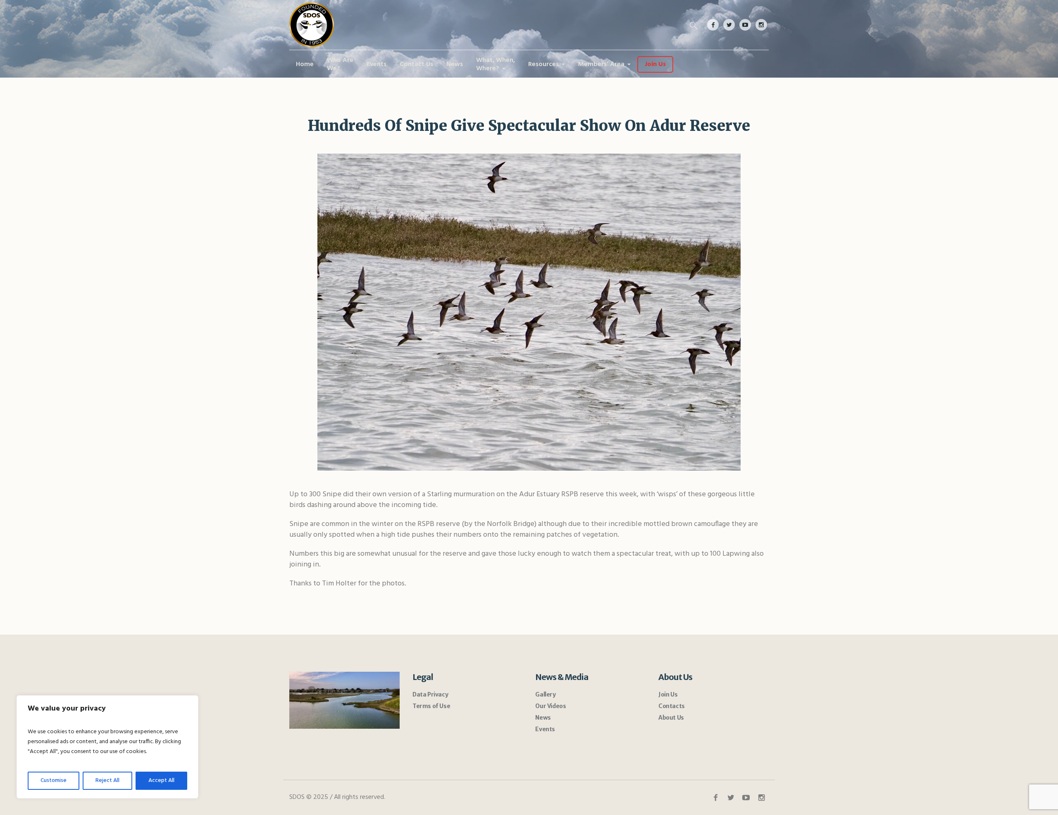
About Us (671, 717)
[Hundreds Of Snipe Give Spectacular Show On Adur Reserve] (529, 311)
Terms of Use (431, 706)
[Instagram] (761, 25)
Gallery (545, 694)
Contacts (671, 706)
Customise (54, 780)
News (542, 717)
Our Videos (550, 706)
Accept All (161, 780)
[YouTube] (745, 25)
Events (545, 729)
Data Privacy (430, 694)
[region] (107, 746)
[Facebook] (713, 25)
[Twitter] (729, 25)
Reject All (107, 780)
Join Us (667, 694)
